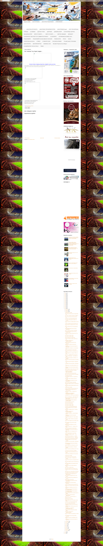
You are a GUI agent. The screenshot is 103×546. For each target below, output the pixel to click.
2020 (65, 300)
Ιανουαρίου (66, 530)
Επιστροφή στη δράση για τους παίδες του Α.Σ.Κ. (71, 468)
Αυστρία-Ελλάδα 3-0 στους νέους (69, 479)
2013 (65, 308)
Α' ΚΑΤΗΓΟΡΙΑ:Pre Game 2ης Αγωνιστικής (70, 456)
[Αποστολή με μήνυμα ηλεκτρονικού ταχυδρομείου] (25, 107)
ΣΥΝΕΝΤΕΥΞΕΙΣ (46, 41)
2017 (65, 303)
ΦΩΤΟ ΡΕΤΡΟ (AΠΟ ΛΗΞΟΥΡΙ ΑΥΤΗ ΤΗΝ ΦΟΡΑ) (71, 374)
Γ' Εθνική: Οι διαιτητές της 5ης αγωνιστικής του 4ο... (71, 388)
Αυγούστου (66, 522)
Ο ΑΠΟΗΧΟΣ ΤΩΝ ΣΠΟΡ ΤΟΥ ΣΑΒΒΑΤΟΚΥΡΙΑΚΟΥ (36, 36)
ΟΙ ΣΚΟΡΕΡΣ (53, 36)
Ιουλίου (66, 523)
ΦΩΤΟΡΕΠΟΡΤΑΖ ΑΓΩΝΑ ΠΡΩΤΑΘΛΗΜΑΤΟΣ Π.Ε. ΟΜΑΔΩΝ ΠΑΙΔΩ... (71, 491)
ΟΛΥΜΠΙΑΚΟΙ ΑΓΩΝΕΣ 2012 (65, 36)
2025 (65, 294)
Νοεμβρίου (66, 310)
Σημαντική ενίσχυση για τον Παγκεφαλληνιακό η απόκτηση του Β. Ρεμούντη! (73, 258)
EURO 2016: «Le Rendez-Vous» (69, 467)
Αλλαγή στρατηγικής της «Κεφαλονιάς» (70, 337)
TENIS (42, 46)
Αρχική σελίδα (27, 21)
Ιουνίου (66, 524)
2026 (65, 293)
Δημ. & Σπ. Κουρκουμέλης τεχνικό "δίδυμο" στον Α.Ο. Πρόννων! (73, 263)
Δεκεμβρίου (66, 309)
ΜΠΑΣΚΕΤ (70, 34)
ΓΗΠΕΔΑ (26, 31)
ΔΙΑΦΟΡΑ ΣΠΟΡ (58, 31)
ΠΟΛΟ (64, 38)
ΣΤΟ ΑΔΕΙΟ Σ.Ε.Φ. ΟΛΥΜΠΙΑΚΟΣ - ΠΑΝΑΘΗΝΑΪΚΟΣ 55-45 (69, 508)
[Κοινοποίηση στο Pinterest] (29, 107)
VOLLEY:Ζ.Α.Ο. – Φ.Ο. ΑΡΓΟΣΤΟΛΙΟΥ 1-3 (70, 496)
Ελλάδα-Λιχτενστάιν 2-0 (68, 497)
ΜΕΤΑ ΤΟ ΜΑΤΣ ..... (38, 34)
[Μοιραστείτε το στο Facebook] (28, 107)
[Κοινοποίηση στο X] (27, 107)
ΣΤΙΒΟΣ (38, 41)
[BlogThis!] (26, 107)
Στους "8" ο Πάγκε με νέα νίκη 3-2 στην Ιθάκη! (71, 330)
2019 (65, 301)
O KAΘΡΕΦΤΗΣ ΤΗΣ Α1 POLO (31, 46)
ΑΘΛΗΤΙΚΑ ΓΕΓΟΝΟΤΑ (32, 29)
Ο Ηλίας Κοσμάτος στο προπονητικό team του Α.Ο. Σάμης (73, 278)
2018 (65, 302)
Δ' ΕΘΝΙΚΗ (32, 31)
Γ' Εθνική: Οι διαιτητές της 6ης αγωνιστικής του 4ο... (71, 323)
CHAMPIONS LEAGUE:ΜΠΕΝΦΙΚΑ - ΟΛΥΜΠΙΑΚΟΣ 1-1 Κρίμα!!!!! (70, 393)
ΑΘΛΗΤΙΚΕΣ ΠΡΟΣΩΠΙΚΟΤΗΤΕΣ (47, 29)
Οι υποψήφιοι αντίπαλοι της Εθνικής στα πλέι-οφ (71, 472)
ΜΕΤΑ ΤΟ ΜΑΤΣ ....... (50, 34)
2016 (65, 304)
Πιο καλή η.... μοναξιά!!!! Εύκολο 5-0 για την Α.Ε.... (71, 354)
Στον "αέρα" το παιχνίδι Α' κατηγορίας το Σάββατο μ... (72, 315)
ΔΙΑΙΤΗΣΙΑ (49, 31)
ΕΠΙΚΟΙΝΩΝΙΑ (59, 21)
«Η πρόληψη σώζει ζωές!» (68, 375)
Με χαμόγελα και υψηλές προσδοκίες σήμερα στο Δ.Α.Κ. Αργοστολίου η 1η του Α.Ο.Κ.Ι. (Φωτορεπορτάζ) (73, 238)
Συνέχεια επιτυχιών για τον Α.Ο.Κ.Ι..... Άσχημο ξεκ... (71, 437)
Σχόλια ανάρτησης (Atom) (31, 139)
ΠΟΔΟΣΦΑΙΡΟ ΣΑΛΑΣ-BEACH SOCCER (42, 38)
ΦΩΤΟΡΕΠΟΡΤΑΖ (37, 43)
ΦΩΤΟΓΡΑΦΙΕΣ (36, 21)
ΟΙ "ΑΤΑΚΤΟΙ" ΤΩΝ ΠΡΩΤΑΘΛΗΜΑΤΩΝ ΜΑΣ (71, 318)
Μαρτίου (66, 528)
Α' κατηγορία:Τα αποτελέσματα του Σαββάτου (71, 450)
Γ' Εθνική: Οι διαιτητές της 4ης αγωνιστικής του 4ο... (71, 484)
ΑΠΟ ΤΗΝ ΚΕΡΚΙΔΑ (73, 29)
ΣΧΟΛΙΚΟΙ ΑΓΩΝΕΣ (57, 41)
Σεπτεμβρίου (67, 521)
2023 (65, 296)
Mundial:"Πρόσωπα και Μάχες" (60, 43)
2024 (65, 295)
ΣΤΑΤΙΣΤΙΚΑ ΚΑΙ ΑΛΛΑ (29, 41)
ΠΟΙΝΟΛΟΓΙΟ (57, 38)
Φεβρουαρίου (67, 529)
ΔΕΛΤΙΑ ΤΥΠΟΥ (41, 31)
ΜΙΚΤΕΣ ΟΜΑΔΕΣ (61, 34)
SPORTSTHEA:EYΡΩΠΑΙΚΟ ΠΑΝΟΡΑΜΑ (70, 382)
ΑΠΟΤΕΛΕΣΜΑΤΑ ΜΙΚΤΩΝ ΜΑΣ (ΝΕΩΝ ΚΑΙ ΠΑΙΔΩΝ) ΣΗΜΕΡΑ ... (71, 400)
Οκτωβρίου (66, 311)
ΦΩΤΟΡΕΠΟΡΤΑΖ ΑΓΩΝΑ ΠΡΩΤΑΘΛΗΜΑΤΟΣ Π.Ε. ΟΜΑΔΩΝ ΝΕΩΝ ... (71, 489)
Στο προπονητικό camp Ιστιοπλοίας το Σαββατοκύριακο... (70, 495)
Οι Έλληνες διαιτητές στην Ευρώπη (69, 401)
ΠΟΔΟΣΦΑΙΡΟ (27, 38)
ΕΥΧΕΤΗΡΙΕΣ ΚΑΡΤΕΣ (69, 31)
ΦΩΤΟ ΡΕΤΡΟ (27, 43)
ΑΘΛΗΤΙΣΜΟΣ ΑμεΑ (62, 29)
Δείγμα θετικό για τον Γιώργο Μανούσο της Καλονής (71, 471)
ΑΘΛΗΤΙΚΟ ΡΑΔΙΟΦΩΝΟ (48, 21)
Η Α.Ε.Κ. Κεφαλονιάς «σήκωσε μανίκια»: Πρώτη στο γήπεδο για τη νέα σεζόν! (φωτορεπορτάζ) (73, 248)
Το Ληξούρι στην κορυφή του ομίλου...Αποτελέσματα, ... (69, 371)
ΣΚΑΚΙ (69, 38)
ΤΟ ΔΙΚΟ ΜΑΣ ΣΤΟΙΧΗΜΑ (70, 41)
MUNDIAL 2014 (47, 43)
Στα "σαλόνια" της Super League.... (69, 335)
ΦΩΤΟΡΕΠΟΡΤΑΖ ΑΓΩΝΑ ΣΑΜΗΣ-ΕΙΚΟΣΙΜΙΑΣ (71, 438)
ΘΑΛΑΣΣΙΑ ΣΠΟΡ (28, 34)
